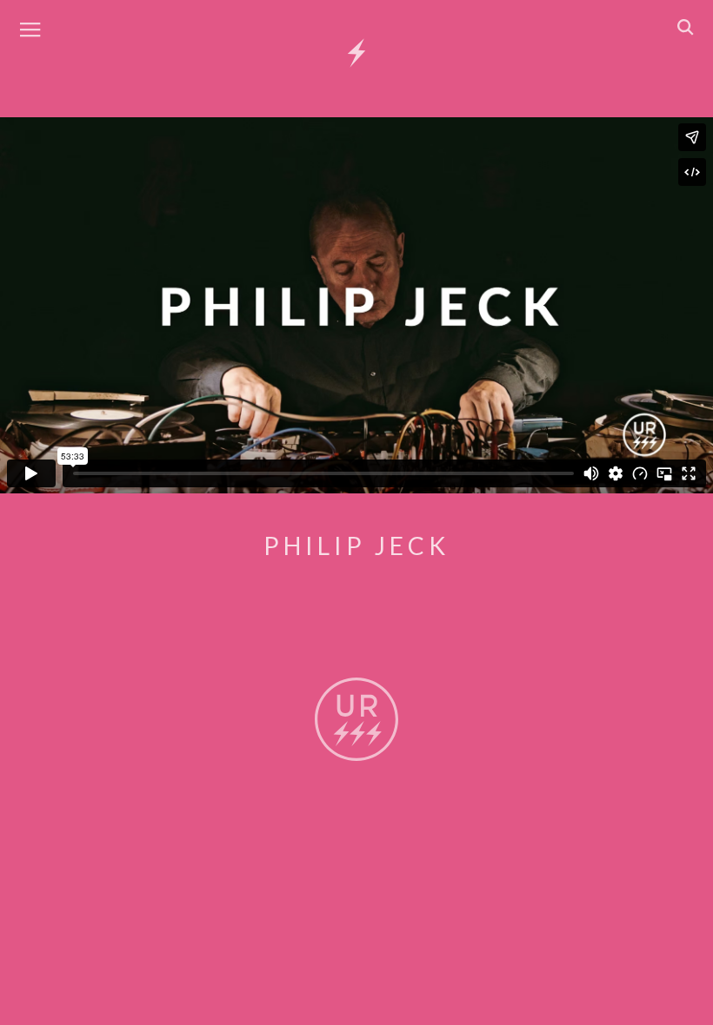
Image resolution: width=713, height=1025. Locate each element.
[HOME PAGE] (356, 53)
